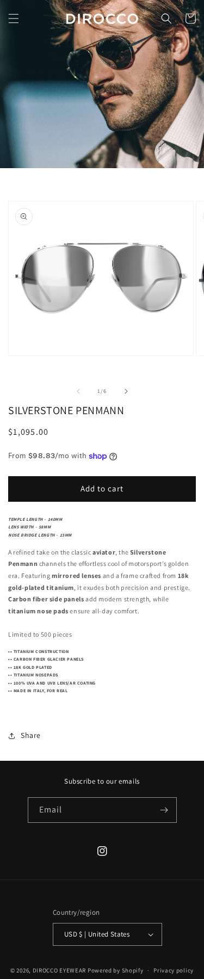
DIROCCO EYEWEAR (59, 970)
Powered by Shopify (116, 970)
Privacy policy (173, 970)
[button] (14, 18)
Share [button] (31, 735)
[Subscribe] (164, 810)
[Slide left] (78, 391)
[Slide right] (126, 391)
